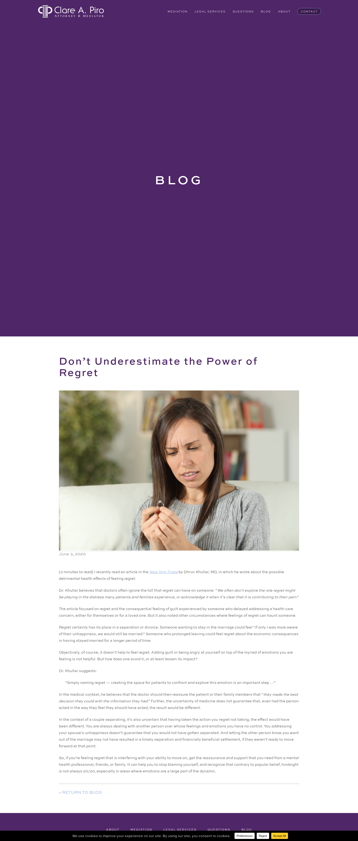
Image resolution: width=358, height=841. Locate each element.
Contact (309, 11)
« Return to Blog (80, 792)
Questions (243, 11)
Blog (266, 11)
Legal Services (210, 11)
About (284, 11)
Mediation (178, 11)
